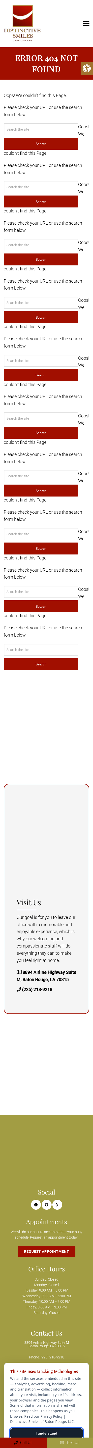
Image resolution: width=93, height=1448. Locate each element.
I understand (46, 1433)
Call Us (25, 1442)
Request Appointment (46, 1251)
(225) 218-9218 (37, 989)
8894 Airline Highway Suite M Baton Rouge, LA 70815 (46, 1344)
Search (41, 664)
